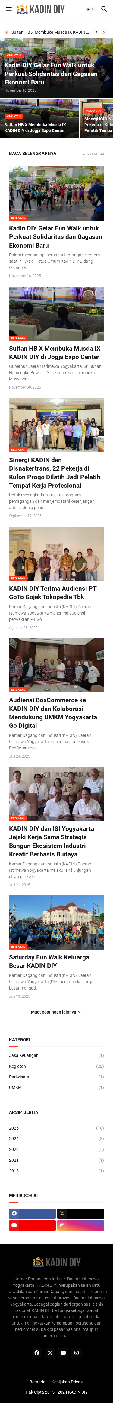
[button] (8, 9)
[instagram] (80, 1225)
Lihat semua (93, 153)
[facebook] (32, 1214)
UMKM (56, 1087)
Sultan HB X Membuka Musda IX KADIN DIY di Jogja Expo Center (50, 32)
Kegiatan (56, 1066)
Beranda (38, 1382)
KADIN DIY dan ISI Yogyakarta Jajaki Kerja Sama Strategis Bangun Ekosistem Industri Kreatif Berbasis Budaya (51, 841)
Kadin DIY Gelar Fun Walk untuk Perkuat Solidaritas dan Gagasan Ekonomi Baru (55, 237)
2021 (56, 1160)
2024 (56, 1138)
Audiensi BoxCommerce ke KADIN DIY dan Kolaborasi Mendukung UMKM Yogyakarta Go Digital (53, 713)
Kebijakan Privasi (67, 1382)
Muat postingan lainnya (53, 1012)
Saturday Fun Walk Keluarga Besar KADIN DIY (49, 961)
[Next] (104, 32)
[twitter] (80, 1214)
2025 (56, 1128)
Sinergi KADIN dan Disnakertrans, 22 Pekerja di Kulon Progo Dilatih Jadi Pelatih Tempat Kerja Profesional (54, 472)
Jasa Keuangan (56, 1055)
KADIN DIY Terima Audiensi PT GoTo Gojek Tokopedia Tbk (52, 593)
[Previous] (96, 32)
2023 (56, 1149)
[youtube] (32, 1225)
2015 (56, 1170)
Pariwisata (56, 1077)
